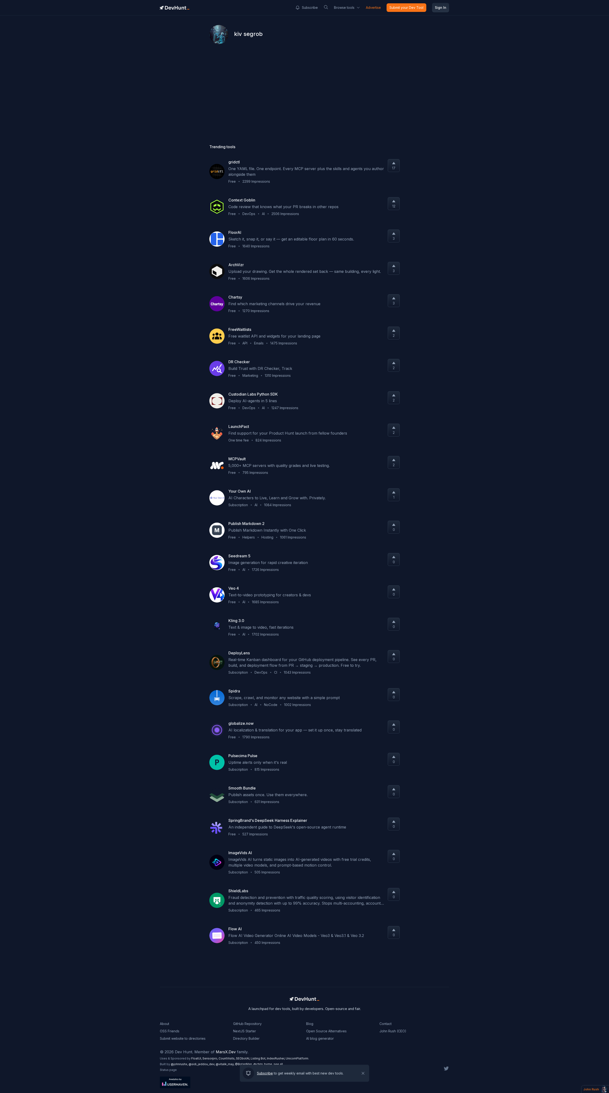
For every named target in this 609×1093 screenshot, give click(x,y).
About (164, 1024)
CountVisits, (227, 1058)
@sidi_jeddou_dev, (202, 1064)
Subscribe (310, 7)
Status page (168, 1070)
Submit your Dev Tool (406, 7)
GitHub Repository (247, 1024)
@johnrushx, (180, 1064)
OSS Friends (169, 1031)
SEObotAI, (243, 1058)
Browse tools (344, 7)
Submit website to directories (183, 1038)
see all (278, 1064)
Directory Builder (246, 1038)
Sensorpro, (210, 1058)
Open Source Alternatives (326, 1031)
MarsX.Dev (226, 1051)
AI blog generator (320, 1038)
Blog (309, 1024)
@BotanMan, (244, 1064)
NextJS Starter (244, 1031)
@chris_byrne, (263, 1064)
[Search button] (326, 7)
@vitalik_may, (225, 1064)
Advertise (373, 7)
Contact (385, 1024)
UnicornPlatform (297, 1058)
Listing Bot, (259, 1058)
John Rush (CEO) (392, 1031)
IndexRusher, (276, 1058)
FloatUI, (196, 1058)
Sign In (440, 7)
